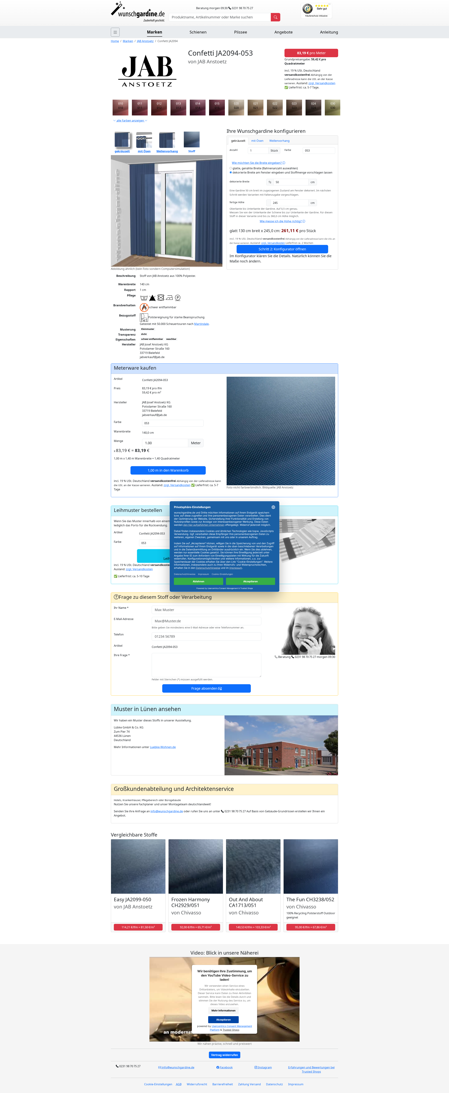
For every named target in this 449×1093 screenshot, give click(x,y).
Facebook (226, 1067)
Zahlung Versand (249, 1084)
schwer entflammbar (152, 339)
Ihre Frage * (122, 655)
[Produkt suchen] (275, 17)
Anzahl (234, 150)
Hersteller (120, 402)
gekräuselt (122, 151)
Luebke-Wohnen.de (163, 747)
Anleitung (329, 32)
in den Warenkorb (168, 470)
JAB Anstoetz (145, 41)
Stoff (191, 151)
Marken (154, 32)
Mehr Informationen (224, 1010)
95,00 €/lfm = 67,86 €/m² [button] (311, 927)
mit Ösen (144, 151)
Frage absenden (204, 688)
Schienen (198, 32)
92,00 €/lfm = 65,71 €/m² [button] (196, 927)
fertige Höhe (237, 202)
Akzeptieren (223, 1019)
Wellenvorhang (167, 151)
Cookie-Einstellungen (158, 1084)
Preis (117, 388)
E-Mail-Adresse (123, 619)
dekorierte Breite (239, 181)
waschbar (171, 339)
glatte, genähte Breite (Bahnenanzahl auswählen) (265, 168)
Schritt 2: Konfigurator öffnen (282, 249)
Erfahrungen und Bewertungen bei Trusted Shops (311, 1069)
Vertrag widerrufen (224, 1055)
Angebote (283, 32)
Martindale (201, 324)
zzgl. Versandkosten (322, 83)
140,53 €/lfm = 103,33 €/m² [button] (253, 927)
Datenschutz (274, 1084)
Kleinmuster (147, 329)
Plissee (240, 32)
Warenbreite (122, 431)
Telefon (119, 634)
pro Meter (311, 53)
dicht (144, 334)
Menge (118, 441)
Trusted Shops (231, 1029)
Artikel (118, 379)
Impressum (295, 1084)
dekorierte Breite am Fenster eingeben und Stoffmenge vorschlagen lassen (282, 172)
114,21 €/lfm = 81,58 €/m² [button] (138, 927)
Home (115, 41)
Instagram (264, 1067)
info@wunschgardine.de (166, 811)
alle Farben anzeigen (130, 120)
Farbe (287, 150)
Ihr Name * (121, 608)
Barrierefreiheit (222, 1084)
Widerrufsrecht (197, 1084)
